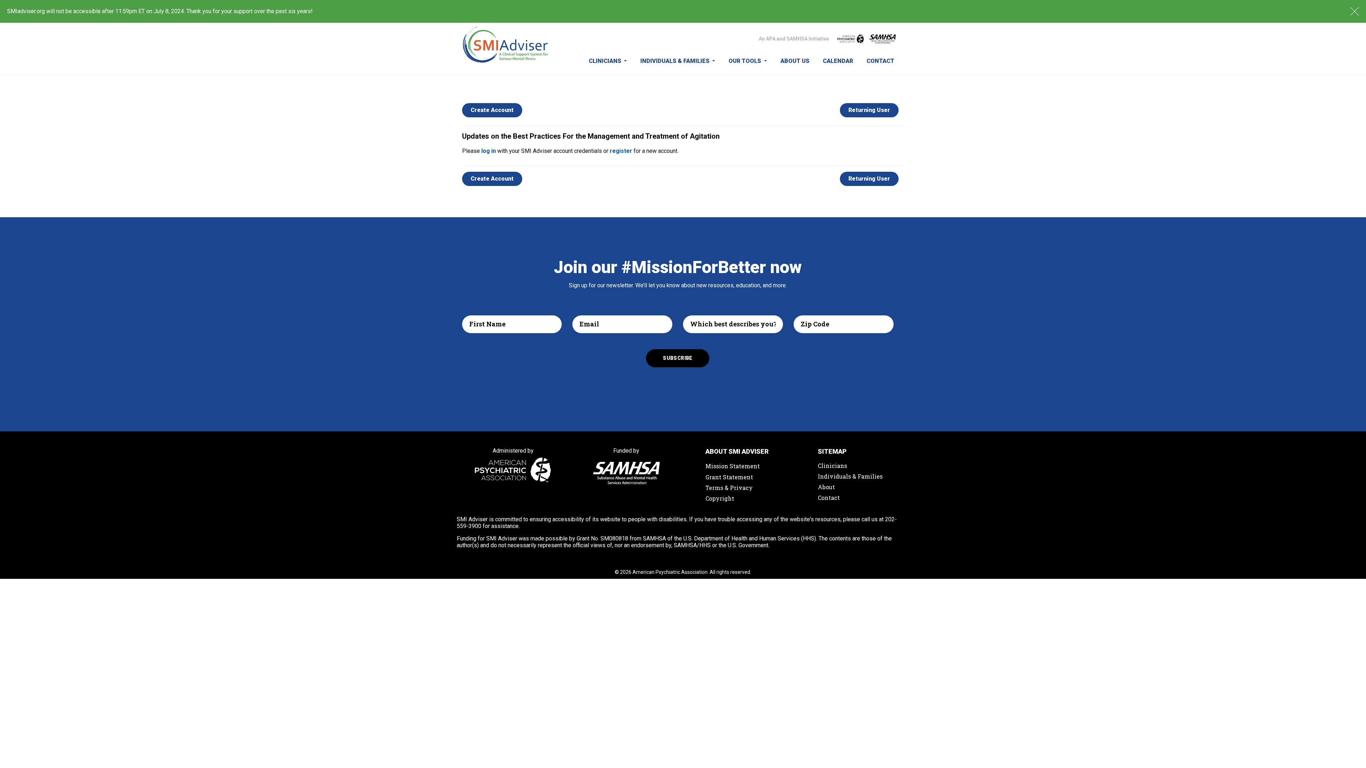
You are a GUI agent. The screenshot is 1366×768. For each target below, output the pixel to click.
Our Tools (745, 61)
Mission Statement (732, 466)
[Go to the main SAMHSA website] (883, 38)
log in (488, 151)
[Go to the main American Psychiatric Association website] (851, 38)
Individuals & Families (675, 61)
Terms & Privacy (729, 487)
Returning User (869, 110)
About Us (794, 61)
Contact (880, 61)
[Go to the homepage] (505, 48)
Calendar (838, 61)
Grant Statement (729, 477)
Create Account (492, 110)
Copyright (719, 498)
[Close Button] (1354, 11)
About (826, 487)
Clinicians (606, 61)
